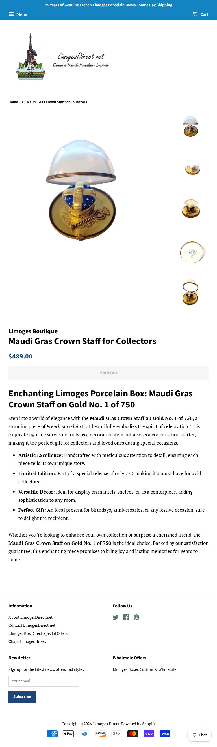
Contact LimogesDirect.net (31, 625)
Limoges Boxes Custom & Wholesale (144, 669)
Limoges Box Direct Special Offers (38, 633)
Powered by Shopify (138, 723)
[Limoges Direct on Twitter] (116, 618)
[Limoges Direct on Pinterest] (136, 618)
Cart (204, 15)
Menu (21, 14)
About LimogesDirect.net (30, 617)
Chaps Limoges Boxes (27, 641)
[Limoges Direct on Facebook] (126, 618)
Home (13, 101)
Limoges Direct (106, 723)
